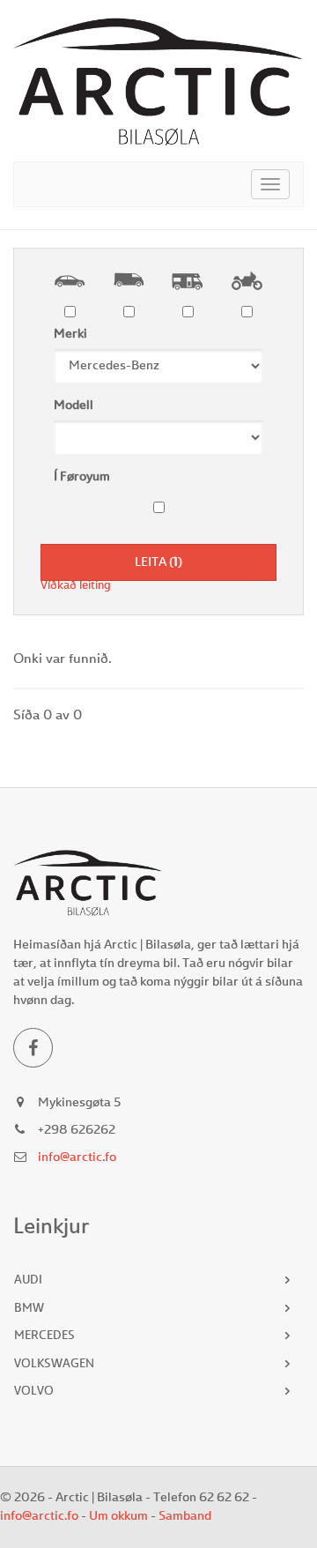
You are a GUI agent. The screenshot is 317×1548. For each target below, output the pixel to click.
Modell (73, 405)
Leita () (158, 562)
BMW (29, 1308)
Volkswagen (54, 1364)
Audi (28, 1280)
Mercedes (44, 1336)
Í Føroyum (82, 477)
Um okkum (118, 1516)
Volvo (34, 1391)
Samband (184, 1516)
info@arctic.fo (77, 1157)
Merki (70, 334)
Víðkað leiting (76, 586)
